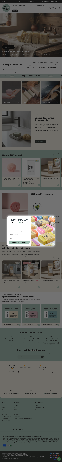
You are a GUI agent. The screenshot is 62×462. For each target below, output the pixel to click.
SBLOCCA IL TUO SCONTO (19, 242)
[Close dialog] (53, 217)
